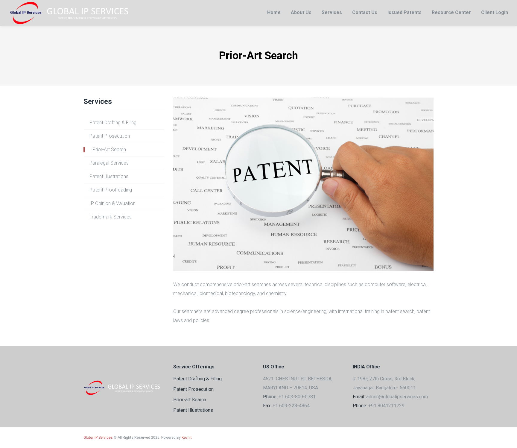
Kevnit (187, 437)
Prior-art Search (189, 400)
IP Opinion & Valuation (112, 203)
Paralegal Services (109, 163)
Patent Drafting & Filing (112, 122)
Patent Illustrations (108, 176)
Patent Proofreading (110, 190)
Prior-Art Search (109, 149)
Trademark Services (110, 217)
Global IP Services (98, 437)
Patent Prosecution (109, 136)
